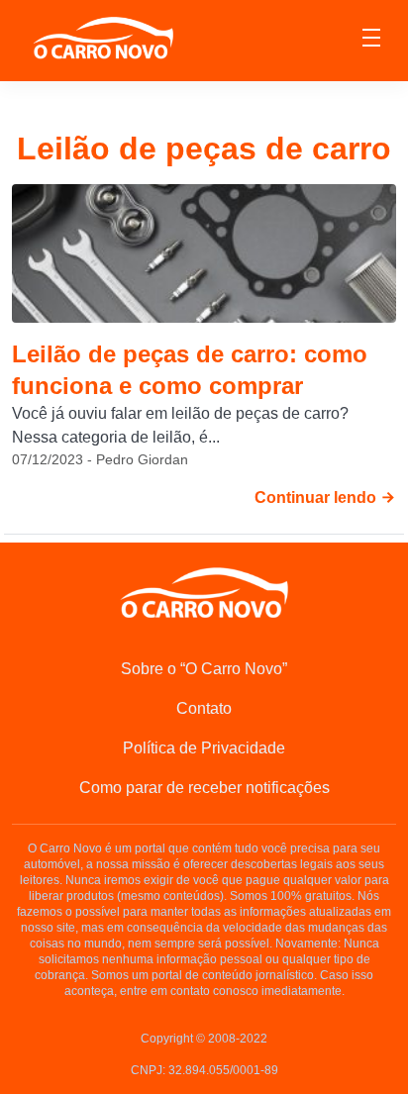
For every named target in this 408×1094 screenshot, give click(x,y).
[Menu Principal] (371, 40)
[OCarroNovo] (103, 39)
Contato (204, 708)
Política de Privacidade (204, 748)
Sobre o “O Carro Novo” (204, 668)
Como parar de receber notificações (204, 787)
